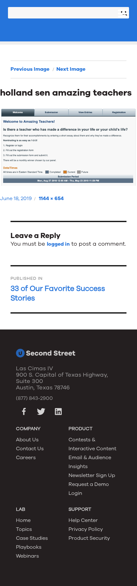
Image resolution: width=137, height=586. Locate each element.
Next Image (70, 69)
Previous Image (30, 69)
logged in (58, 244)
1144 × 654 (51, 198)
